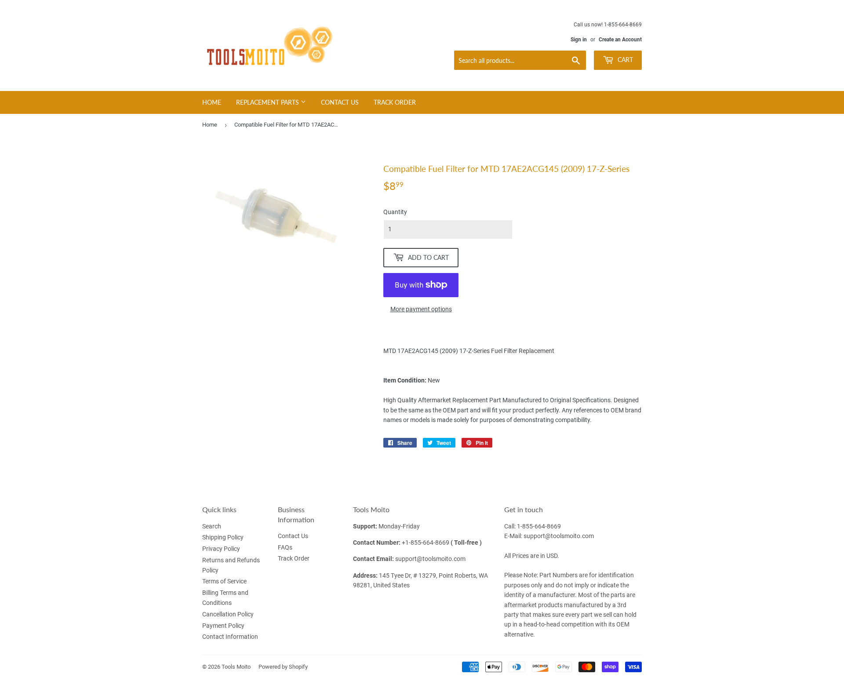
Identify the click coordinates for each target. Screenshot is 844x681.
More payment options (421, 309)
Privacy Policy (221, 548)
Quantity (395, 211)
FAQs (285, 547)
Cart (624, 59)
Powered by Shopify (283, 666)
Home (211, 102)
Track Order (395, 102)
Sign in (579, 39)
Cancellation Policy (228, 614)
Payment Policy (223, 625)
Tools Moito (236, 666)
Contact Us (340, 102)
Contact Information (230, 636)
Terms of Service (224, 581)
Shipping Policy (223, 537)
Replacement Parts (268, 102)
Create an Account (620, 39)
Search (211, 526)
